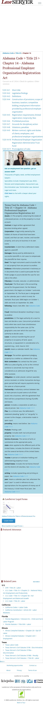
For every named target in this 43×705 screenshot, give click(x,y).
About (8, 670)
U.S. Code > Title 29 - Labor (15, 601)
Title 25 (18, 53)
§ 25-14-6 (6, 121)
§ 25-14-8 (6, 127)
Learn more (8, 521)
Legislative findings (20, 93)
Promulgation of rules (21, 149)
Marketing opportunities (15, 665)
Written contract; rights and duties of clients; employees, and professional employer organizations (27, 133)
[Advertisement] (21, 28)
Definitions (16, 96)
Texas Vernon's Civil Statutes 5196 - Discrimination (24, 647)
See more (36, 581)
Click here (8, 193)
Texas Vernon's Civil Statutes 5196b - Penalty (21, 655)
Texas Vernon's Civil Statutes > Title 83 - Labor (22, 658)
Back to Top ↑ (21, 703)
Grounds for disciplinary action (25, 124)
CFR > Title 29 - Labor (13, 588)
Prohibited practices (20, 121)
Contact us (32, 665)
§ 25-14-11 (7, 149)
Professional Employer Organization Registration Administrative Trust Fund (27, 142)
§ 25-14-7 (6, 124)
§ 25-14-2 (6, 93)
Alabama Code (8, 53)
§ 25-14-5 (6, 115)
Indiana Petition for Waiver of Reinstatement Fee (18, 516)
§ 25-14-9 (6, 130)
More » (2, 661)
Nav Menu (39, 3)
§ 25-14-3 (6, 96)
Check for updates (26, 81)
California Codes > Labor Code (16, 607)
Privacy (19, 670)
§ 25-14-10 (7, 139)
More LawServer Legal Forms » (12, 526)
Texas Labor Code (11, 645)
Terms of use (32, 670)
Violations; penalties (20, 127)
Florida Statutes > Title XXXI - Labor (18, 624)
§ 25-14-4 (6, 99)
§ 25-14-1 (6, 90)
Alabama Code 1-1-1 (27, 408)
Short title (16, 90)
